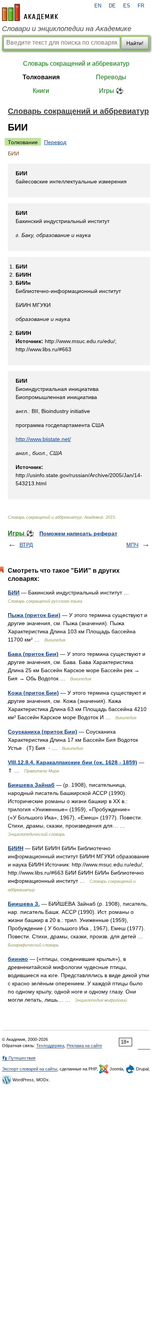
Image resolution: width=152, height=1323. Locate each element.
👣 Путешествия (18, 1058)
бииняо (18, 959)
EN (97, 6)
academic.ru (30, 12)
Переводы (111, 77)
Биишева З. (24, 904)
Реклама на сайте (84, 1045)
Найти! (134, 43)
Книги (41, 90)
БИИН (15, 848)
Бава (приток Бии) (33, 654)
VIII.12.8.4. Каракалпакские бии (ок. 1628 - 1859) (72, 762)
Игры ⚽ (111, 90)
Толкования (41, 77)
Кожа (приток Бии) (33, 693)
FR (141, 6)
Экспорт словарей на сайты (29, 1069)
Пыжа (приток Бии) (34, 615)
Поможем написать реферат (78, 533)
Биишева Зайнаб (31, 785)
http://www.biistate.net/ (43, 439)
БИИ (13, 592)
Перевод (55, 142)
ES (126, 6)
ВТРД (26, 545)
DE (112, 6)
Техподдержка (50, 1045)
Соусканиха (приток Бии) (42, 732)
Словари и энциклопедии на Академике (66, 29)
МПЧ (132, 545)
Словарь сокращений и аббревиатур (76, 63)
